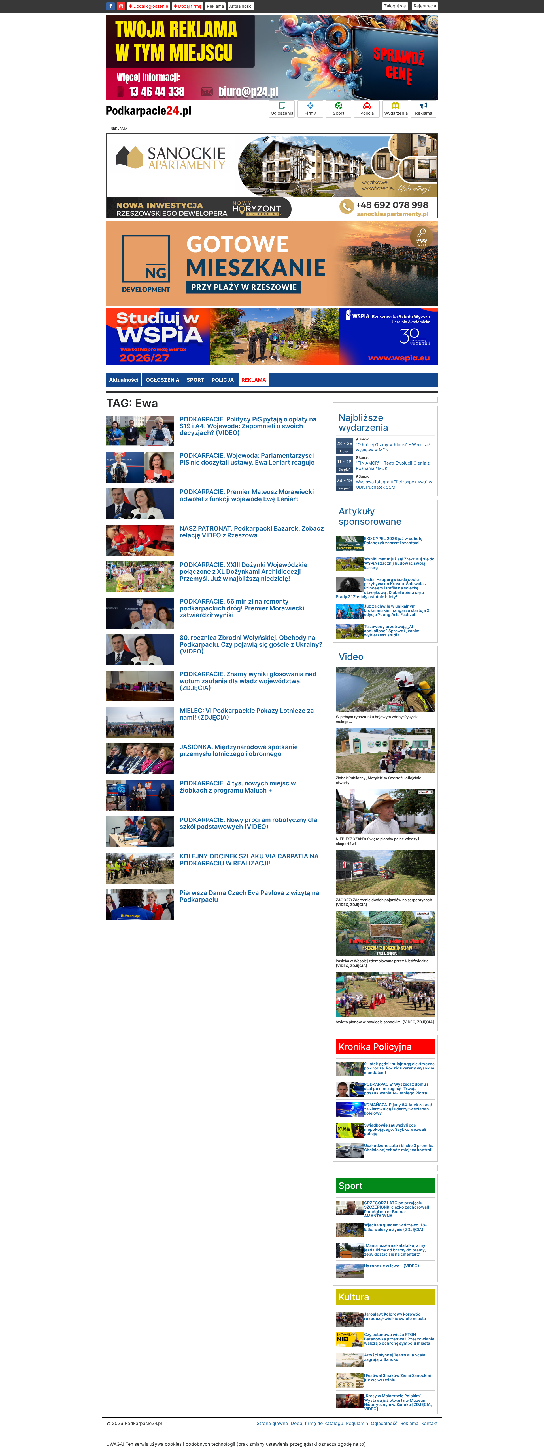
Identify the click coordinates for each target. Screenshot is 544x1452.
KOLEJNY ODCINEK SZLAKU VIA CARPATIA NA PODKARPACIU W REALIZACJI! (249, 859)
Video (351, 656)
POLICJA (223, 380)
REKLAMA (253, 380)
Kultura (354, 1296)
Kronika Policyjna (375, 1046)
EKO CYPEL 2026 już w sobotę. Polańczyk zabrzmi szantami (394, 540)
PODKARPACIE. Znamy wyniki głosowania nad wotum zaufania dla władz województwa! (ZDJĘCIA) (248, 680)
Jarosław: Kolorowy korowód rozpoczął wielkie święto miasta (395, 1316)
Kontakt (429, 1423)
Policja (367, 113)
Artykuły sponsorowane (370, 516)
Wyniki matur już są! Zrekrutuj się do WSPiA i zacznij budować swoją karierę (399, 563)
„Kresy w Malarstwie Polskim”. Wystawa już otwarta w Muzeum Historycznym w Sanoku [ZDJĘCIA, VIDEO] (398, 1402)
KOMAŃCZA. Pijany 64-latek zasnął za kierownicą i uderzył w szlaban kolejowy (398, 1109)
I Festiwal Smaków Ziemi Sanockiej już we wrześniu (397, 1377)
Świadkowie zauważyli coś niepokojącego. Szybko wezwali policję (395, 1129)
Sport (338, 113)
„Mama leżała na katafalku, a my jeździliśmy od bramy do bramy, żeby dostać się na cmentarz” (395, 1249)
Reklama (215, 6)
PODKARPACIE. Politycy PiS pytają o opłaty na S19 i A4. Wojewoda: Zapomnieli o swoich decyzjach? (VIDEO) (248, 425)
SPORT (195, 380)
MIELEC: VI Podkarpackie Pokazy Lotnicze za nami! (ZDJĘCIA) (247, 714)
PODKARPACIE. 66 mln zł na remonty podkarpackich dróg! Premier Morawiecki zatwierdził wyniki (242, 608)
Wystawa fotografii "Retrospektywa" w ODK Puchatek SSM (394, 482)
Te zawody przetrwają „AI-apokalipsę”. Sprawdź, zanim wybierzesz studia (392, 631)
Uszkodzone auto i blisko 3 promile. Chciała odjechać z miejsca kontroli (398, 1147)
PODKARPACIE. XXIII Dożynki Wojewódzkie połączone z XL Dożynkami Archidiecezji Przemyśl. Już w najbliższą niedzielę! (243, 571)
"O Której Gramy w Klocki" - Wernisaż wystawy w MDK (393, 445)
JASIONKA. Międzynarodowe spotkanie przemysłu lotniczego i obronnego (239, 750)
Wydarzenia (396, 113)
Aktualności (240, 6)
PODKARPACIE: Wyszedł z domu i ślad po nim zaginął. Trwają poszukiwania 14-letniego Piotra (396, 1088)
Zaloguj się (395, 6)
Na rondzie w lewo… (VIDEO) (391, 1265)
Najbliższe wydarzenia (363, 422)
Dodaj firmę (189, 6)
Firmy (310, 113)
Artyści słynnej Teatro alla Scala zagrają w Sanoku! (394, 1356)
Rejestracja (425, 6)
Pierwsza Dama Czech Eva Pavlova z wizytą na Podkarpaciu (249, 896)
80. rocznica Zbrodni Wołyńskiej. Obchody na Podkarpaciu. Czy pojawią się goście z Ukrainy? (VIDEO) (251, 644)
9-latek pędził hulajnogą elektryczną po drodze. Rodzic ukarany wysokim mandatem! (399, 1068)
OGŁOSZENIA (162, 380)
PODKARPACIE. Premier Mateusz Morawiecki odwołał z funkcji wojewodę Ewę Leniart (247, 495)
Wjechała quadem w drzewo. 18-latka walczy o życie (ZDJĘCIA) (395, 1227)
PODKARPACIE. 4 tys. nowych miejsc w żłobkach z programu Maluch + (238, 786)
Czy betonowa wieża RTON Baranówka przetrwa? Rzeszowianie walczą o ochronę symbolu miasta (399, 1339)
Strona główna (272, 1423)
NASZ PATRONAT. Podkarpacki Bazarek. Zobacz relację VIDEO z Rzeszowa (252, 532)
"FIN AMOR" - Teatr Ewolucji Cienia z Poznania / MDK (393, 463)
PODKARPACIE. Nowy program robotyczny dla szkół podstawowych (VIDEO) (248, 823)
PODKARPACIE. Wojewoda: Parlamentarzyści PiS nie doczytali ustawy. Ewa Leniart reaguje (247, 459)
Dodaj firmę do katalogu (317, 1423)
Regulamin (357, 1423)
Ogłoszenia (282, 113)
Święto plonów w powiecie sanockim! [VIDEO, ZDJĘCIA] (385, 1022)
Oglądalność (384, 1423)
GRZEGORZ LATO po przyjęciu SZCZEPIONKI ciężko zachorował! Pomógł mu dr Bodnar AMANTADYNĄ (396, 1209)
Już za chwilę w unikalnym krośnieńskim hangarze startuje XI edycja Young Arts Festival (397, 610)
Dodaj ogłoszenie (150, 6)
